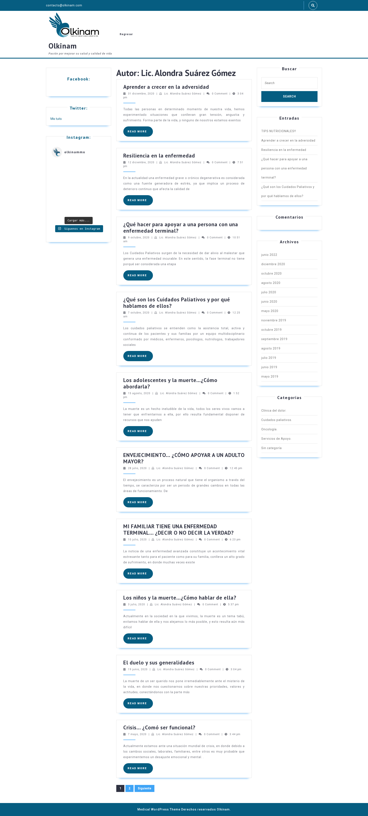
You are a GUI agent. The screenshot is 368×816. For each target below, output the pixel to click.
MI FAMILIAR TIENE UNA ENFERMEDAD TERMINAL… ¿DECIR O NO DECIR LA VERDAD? (178, 529)
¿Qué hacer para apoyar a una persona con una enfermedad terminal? (180, 227)
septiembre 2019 (274, 339)
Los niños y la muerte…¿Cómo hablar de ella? (179, 597)
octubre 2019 (271, 329)
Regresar (126, 34)
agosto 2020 (270, 283)
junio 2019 (269, 367)
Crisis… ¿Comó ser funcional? (159, 727)
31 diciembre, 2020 (141, 93)
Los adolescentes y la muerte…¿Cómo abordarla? (170, 383)
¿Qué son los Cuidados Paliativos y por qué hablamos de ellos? (176, 302)
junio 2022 (269, 254)
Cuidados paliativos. (276, 420)
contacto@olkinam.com (64, 5)
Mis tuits (56, 118)
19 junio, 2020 (138, 669)
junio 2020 (269, 301)
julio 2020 (268, 292)
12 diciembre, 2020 (141, 162)
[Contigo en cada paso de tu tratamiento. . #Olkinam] (79, 188)
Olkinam (63, 46)
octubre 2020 (271, 273)
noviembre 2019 (273, 320)
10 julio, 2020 (137, 539)
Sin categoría (271, 448)
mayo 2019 (269, 376)
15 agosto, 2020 (139, 393)
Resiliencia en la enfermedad (159, 155)
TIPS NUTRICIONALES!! (278, 131)
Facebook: (78, 79)
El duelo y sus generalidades (158, 662)
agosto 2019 (270, 348)
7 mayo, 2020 (137, 734)
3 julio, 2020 (136, 604)
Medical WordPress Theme (158, 809)
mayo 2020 (269, 311)
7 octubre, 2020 (139, 312)
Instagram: (79, 137)
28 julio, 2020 (137, 468)
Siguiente (144, 788)
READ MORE (140, 133)
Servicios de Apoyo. (276, 438)
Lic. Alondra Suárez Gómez (182, 93)
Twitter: (79, 108)
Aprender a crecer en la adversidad (166, 86)
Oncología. (269, 429)
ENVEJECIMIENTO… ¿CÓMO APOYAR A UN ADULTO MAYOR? (184, 458)
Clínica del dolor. (273, 410)
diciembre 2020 (273, 264)
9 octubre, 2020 (139, 237)
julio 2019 (268, 357)
